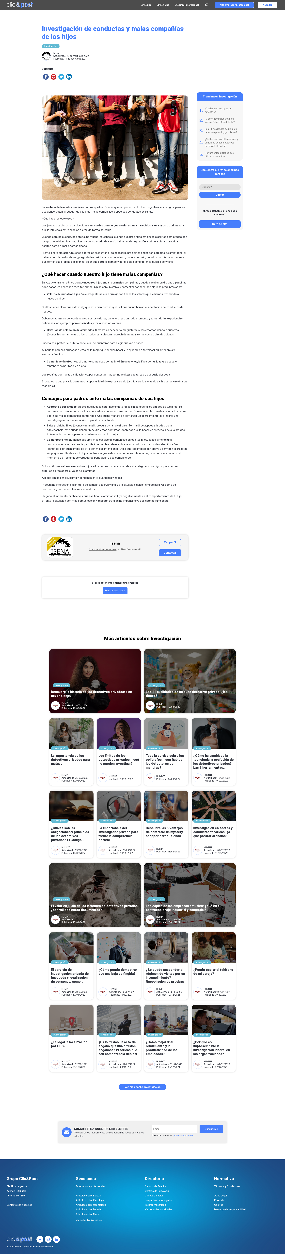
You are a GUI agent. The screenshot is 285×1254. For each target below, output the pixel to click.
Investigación (50, 46)
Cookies (218, 1204)
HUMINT (66, 702)
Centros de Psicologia (157, 1191)
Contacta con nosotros (19, 1204)
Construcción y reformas (102, 549)
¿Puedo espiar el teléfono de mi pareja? (213, 972)
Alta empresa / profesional (234, 5)
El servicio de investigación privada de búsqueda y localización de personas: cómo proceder (70, 976)
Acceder (267, 5)
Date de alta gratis (115, 590)
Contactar (170, 552)
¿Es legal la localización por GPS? (69, 1044)
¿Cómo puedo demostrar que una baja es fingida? (117, 972)
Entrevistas (163, 5)
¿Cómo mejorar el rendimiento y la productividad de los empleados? (161, 1048)
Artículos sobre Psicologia (90, 1200)
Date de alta (219, 224)
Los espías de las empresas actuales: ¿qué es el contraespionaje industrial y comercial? (183, 908)
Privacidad (219, 1200)
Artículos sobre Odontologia (91, 1204)
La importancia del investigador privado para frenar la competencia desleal (118, 834)
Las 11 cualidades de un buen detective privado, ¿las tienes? (221, 130)
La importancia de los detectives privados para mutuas (70, 760)
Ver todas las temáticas (89, 1220)
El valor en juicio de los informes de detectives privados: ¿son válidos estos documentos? (95, 908)
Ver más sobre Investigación (142, 1087)
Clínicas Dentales (154, 1195)
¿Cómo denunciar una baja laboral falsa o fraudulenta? (220, 120)
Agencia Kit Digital (16, 1191)
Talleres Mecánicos (155, 1204)
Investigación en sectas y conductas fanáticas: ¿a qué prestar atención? (213, 832)
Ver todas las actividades (158, 1209)
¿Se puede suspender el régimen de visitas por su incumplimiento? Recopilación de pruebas (165, 976)
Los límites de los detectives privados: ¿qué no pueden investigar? (118, 760)
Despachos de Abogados (158, 1200)
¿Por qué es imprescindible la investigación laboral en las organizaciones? (211, 1048)
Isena (56, 53)
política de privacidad (184, 1135)
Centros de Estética (155, 1186)
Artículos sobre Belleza (88, 1195)
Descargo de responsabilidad (230, 1209)
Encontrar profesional (187, 5)
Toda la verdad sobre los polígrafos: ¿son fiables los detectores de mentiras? (165, 761)
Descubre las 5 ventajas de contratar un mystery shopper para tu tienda (164, 832)
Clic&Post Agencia (17, 1186)
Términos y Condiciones (227, 1186)
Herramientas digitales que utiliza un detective (219, 154)
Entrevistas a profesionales (91, 1186)
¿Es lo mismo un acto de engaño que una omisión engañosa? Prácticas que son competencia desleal (117, 1048)
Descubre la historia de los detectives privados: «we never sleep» (91, 694)
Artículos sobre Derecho (89, 1209)
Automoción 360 (16, 1195)
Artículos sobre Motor (88, 1214)
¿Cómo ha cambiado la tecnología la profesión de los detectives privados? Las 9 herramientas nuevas (213, 762)
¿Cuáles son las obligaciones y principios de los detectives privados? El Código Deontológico (221, 143)
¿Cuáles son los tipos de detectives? (218, 110)
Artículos (146, 5)
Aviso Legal (220, 1195)
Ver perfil (170, 542)
